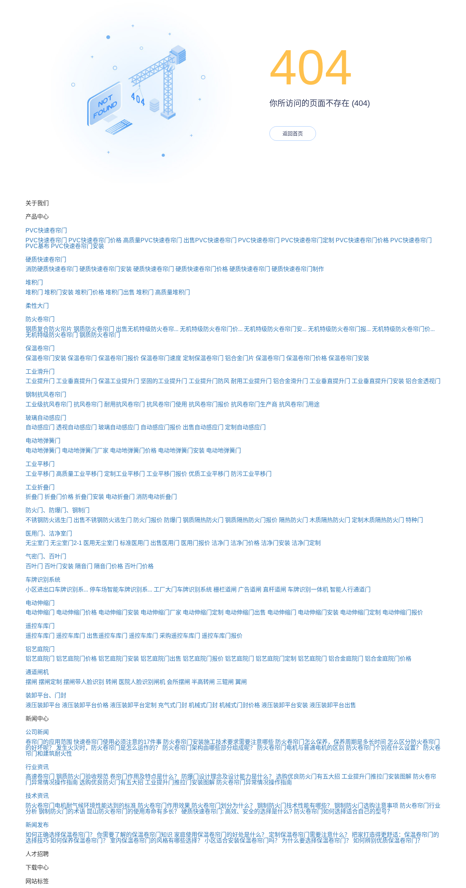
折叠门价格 (59, 497)
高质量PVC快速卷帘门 (152, 240)
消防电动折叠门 (156, 497)
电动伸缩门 (40, 603)
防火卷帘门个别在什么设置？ (384, 748)
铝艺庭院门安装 (118, 659)
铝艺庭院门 (40, 649)
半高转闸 (203, 682)
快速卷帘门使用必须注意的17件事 (118, 742)
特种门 (414, 520)
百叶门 (34, 566)
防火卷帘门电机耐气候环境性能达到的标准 (80, 806)
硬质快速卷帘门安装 (105, 269)
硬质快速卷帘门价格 (201, 269)
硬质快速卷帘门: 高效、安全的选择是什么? (236, 811)
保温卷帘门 (40, 348)
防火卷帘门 (40, 319)
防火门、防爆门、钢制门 (57, 510)
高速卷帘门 (40, 776)
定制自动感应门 (245, 427)
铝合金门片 (239, 358)
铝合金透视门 (423, 381)
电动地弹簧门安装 (181, 450)
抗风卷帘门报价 (209, 404)
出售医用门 (164, 543)
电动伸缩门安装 (118, 612)
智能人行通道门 (350, 589)
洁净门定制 (306, 543)
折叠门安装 (89, 497)
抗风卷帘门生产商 (254, 404)
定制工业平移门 (124, 474)
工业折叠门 (40, 487)
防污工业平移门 (251, 474)
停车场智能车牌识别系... (121, 589)
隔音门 (83, 566)
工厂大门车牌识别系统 (183, 589)
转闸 (111, 682)
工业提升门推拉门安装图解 (376, 776)
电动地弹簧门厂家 (85, 450)
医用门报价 (195, 543)
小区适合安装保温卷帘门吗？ (242, 840)
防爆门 (172, 520)
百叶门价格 (139, 566)
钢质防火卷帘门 (94, 329)
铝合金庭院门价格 (388, 659)
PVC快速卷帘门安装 (77, 246)
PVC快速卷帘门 (46, 230)
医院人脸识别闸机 (142, 682)
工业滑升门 (40, 372)
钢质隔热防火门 (203, 520)
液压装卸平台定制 (133, 705)
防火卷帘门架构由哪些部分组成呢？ (209, 748)
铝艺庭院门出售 (161, 659)
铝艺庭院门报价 (203, 659)
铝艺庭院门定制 (276, 659)
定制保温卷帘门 (203, 358)
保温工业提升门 (118, 381)
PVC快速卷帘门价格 (95, 240)
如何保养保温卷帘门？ (79, 840)
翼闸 (241, 682)
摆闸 (31, 682)
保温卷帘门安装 (45, 358)
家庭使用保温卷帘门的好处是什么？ (220, 835)
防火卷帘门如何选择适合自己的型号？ (343, 811)
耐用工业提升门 (251, 381)
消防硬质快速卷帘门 (51, 269)
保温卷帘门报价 (118, 358)
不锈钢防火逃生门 (48, 520)
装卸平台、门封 (45, 695)
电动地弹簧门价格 (133, 450)
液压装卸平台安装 (284, 705)
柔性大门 (37, 306)
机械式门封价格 (239, 705)
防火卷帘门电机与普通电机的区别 (300, 748)
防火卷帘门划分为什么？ (223, 806)
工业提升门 (40, 381)
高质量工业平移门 (79, 474)
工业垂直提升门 (76, 381)
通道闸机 (37, 672)
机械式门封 (203, 705)
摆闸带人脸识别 (83, 682)
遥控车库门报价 (222, 636)
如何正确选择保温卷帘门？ (60, 835)
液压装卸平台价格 (85, 705)
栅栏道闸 (225, 589)
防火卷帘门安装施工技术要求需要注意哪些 (218, 742)
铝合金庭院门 (345, 659)
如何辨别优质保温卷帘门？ (388, 840)
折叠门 (34, 497)
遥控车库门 (40, 626)
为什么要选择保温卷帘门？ (317, 840)
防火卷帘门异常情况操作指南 (254, 782)
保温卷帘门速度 (161, 358)
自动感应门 (40, 427)
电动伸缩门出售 (245, 612)
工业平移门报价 (166, 474)
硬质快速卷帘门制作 (298, 269)
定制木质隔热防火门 (378, 520)
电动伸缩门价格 (76, 612)
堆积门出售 (120, 292)
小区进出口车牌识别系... (56, 589)
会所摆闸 (178, 682)
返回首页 (293, 133)
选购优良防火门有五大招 (308, 776)
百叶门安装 (59, 566)
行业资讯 (37, 767)
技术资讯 (37, 796)
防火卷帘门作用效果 (164, 806)
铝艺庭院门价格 (76, 659)
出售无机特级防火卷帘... (147, 329)
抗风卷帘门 (88, 404)
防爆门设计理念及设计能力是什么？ (228, 776)
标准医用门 (134, 543)
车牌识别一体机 (308, 589)
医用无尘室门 (100, 543)
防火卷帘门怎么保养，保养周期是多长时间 (330, 742)
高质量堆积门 (172, 292)
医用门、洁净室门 (48, 533)
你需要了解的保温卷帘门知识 (135, 835)
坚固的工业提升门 (164, 381)
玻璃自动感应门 (45, 418)
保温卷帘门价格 (306, 358)
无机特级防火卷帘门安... (275, 329)
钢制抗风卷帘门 (45, 394)
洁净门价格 (245, 543)
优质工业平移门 (209, 474)
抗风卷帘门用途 (299, 404)
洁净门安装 (275, 543)
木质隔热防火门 (329, 520)
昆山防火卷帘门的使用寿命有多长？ (133, 811)
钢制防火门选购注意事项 (366, 806)
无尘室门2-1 (66, 543)
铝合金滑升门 (290, 381)
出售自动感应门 (203, 427)
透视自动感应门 (76, 427)
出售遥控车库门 (107, 636)
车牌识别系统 (42, 580)
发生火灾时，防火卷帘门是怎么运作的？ (108, 748)
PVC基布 (37, 246)
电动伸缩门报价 (402, 612)
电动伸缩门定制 (203, 612)
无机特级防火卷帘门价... (211, 329)
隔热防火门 (293, 520)
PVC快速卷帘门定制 (307, 240)
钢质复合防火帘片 (48, 329)
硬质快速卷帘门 (45, 259)
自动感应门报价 (161, 427)
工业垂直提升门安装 (378, 381)
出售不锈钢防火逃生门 (103, 520)
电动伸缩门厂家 (161, 612)
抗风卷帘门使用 (166, 404)
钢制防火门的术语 (62, 811)
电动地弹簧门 (42, 441)
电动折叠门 (120, 497)
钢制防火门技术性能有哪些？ (295, 806)
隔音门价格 (108, 566)
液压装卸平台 (42, 705)
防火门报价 (147, 520)
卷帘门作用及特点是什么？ (145, 776)
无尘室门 (37, 543)
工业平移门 (40, 464)
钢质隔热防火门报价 (251, 520)
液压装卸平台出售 (332, 705)
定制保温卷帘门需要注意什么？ (309, 835)
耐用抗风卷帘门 (124, 404)
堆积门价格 (89, 292)
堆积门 (34, 282)
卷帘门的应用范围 (48, 742)
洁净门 (220, 543)
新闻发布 (37, 825)
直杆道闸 (274, 589)
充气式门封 (172, 705)
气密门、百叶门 (45, 556)
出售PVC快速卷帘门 (210, 240)
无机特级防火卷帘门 (51, 335)
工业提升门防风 (209, 381)
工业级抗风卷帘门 (48, 404)
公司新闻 (37, 732)
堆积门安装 (59, 292)
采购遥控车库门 (179, 636)
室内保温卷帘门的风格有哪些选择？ (156, 840)
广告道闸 (249, 589)
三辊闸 (225, 682)
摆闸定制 (50, 682)
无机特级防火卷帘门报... (339, 329)
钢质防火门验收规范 (82, 776)
